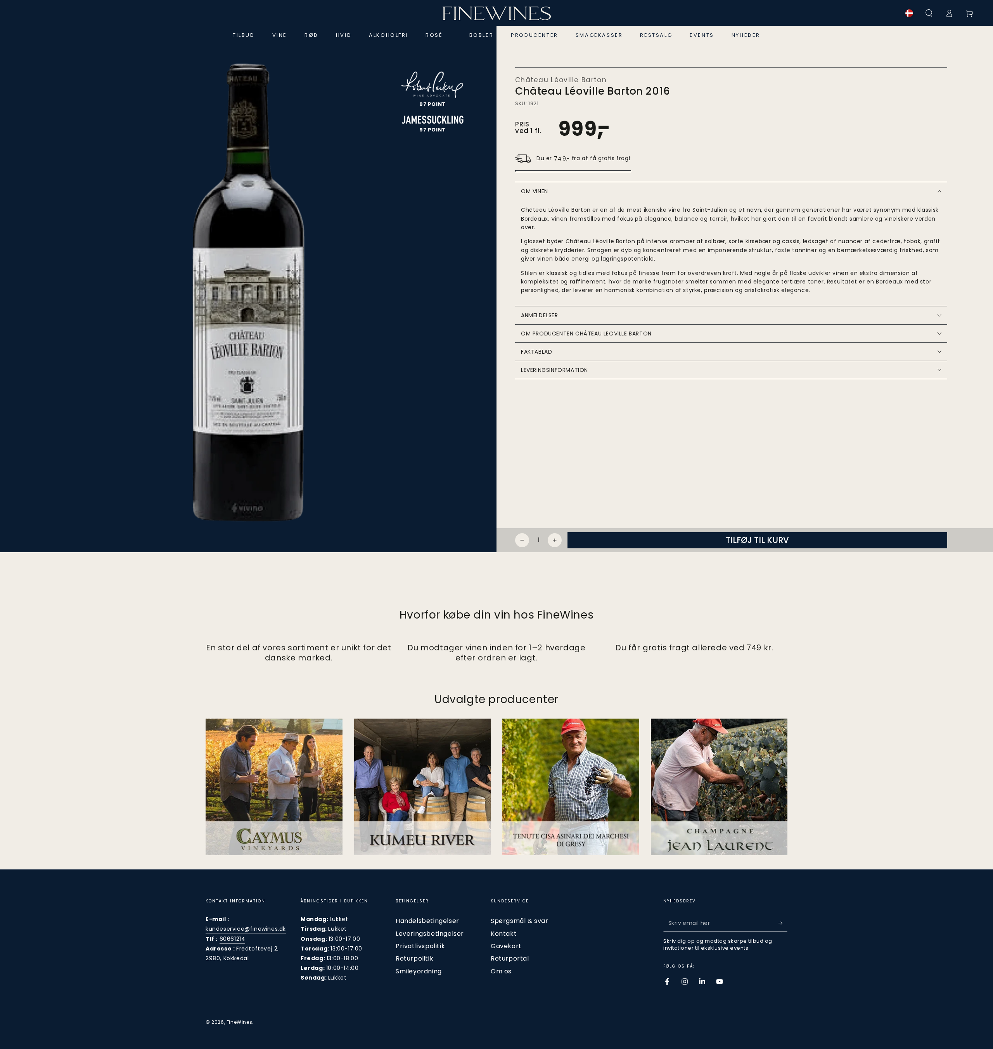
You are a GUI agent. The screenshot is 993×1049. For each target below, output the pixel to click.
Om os (501, 971)
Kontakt (504, 933)
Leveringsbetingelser (430, 933)
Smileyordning (419, 971)
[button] (929, 13)
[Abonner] (782, 922)
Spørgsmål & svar (519, 920)
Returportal (510, 958)
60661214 (233, 939)
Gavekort (506, 946)
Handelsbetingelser (427, 920)
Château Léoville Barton (561, 80)
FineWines (239, 1022)
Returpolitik (414, 958)
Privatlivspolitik (420, 946)
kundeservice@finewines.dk (246, 929)
